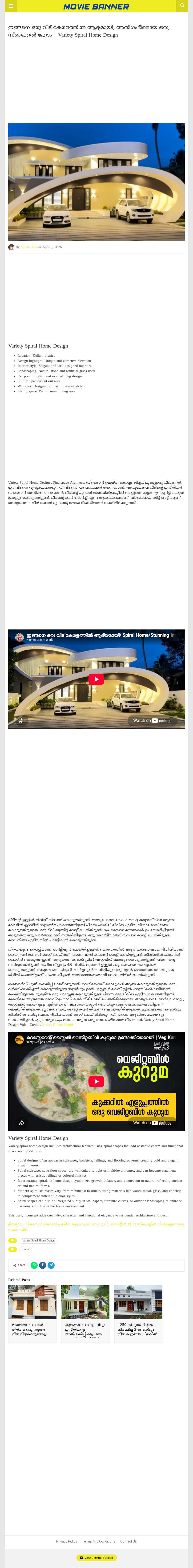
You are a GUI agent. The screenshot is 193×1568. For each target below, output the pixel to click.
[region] (96, 78)
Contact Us (128, 1541)
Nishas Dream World (57, 1025)
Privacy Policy (66, 1541)
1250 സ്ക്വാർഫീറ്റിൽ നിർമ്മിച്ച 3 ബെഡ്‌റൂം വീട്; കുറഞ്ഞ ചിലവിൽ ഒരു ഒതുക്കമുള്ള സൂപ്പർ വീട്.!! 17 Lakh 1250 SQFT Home (137, 1337)
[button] (11, 6)
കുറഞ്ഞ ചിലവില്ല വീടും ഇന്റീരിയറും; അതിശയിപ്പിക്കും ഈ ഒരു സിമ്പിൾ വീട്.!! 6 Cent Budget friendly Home (85, 1337)
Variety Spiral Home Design (38, 1241)
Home (25, 1249)
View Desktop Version (98, 1558)
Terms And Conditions (98, 1541)
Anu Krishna (28, 247)
